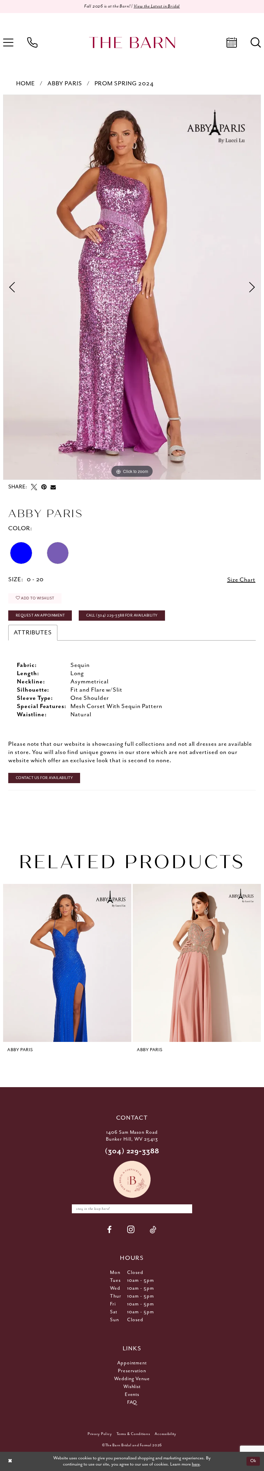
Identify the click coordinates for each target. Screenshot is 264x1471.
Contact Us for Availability (44, 778)
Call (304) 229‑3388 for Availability (122, 615)
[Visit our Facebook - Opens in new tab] (109, 1229)
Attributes (33, 632)
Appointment (132, 1363)
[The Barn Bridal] (132, 42)
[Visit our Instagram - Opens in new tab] (131, 1229)
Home (25, 83)
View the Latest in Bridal (157, 6)
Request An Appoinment (40, 615)
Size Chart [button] (241, 579)
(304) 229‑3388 (132, 1151)
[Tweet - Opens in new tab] (34, 487)
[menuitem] (32, 42)
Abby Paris (64, 83)
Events (132, 1394)
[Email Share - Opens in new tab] (53, 487)
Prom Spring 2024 (124, 83)
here (196, 1464)
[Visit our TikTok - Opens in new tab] (153, 1229)
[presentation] (67, 963)
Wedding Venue (132, 1379)
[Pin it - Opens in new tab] (43, 487)
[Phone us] (32, 42)
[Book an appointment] (232, 42)
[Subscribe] (185, 1208)
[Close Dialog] (10, 1461)
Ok (253, 1461)
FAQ (132, 1402)
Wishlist (132, 1386)
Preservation (132, 1371)
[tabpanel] (132, 287)
